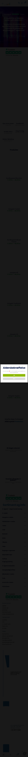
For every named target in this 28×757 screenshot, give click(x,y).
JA (14, 375)
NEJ (14, 378)
